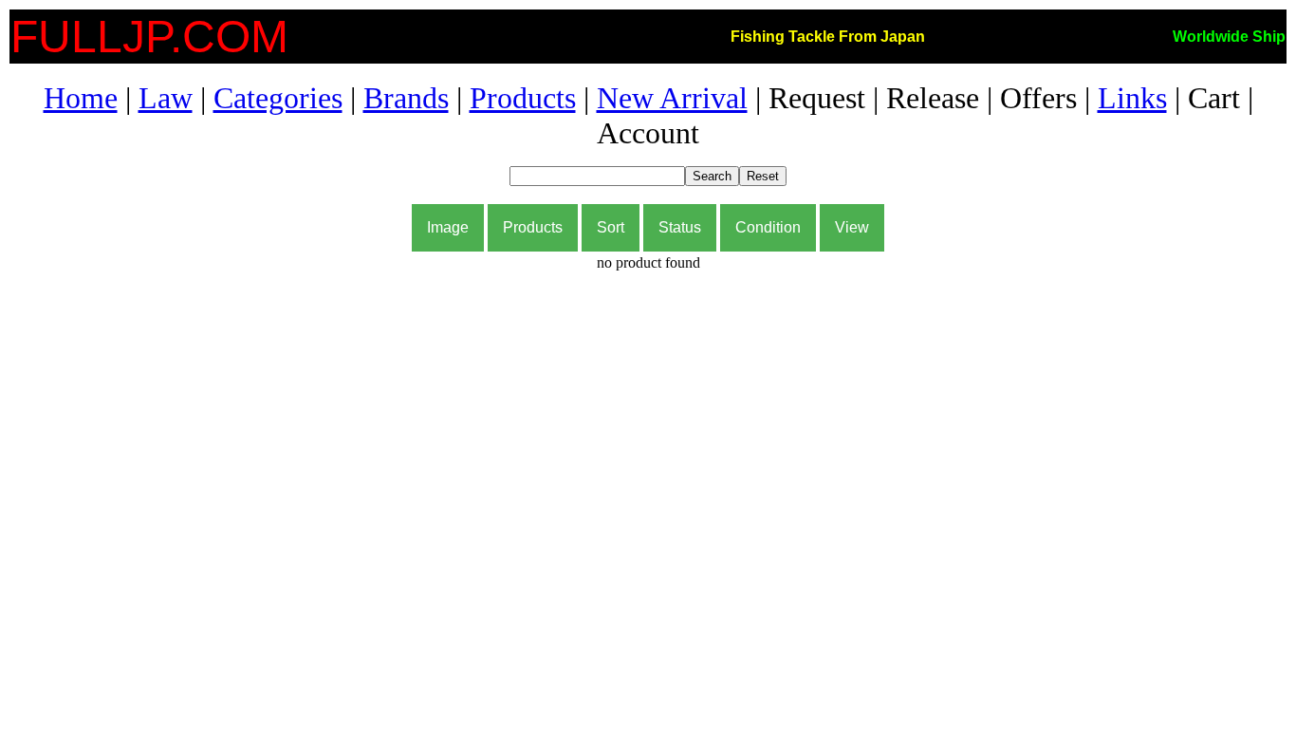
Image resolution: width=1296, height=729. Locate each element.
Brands (406, 98)
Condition (768, 227)
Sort (610, 227)
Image (448, 227)
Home (81, 98)
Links (1132, 98)
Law (166, 98)
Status (679, 227)
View (852, 227)
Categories (278, 98)
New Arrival (672, 98)
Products (523, 98)
